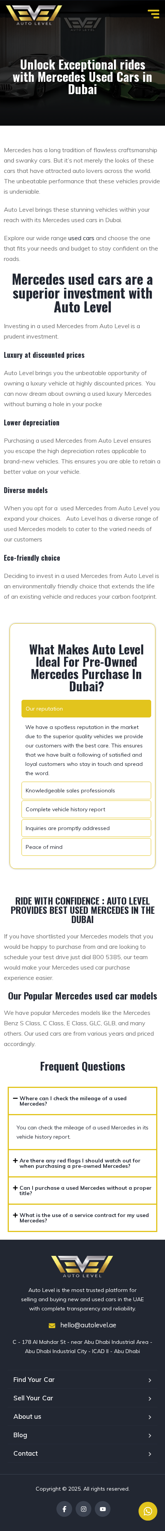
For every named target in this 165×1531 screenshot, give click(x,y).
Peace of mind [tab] (44, 847)
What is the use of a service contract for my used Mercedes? (84, 1218)
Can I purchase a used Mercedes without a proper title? (86, 1190)
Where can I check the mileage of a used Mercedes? (73, 1101)
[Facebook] (64, 1509)
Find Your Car (34, 1379)
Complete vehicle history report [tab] (65, 809)
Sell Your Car (33, 1398)
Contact (25, 1453)
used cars (81, 238)
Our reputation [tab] (44, 708)
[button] (82, 1101)
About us (27, 1416)
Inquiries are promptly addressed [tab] (68, 828)
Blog (20, 1435)
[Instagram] (83, 1509)
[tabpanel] (86, 750)
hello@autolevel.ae (87, 1325)
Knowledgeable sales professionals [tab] (70, 790)
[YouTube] (103, 1509)
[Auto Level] (34, 15)
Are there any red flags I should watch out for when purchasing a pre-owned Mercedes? (80, 1163)
